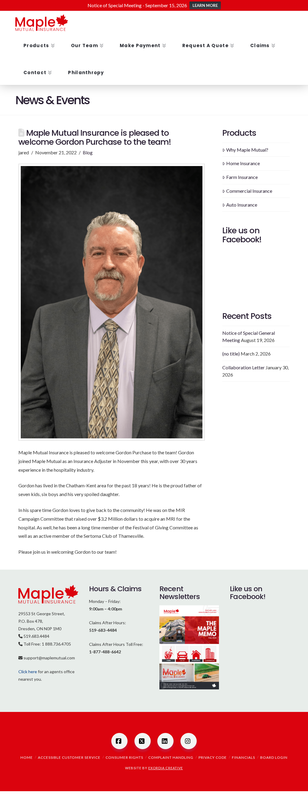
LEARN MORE (205, 5)
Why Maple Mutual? (247, 150)
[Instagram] (188, 741)
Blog (88, 152)
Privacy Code (213, 757)
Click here (27, 671)
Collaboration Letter (243, 367)
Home (26, 757)
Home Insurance (243, 163)
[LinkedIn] (165, 741)
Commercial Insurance (249, 191)
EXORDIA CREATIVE (165, 768)
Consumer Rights (124, 757)
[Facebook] (119, 741)
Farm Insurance (242, 177)
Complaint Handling (170, 757)
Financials (243, 757)
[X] (142, 741)
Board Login (274, 757)
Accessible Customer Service (69, 757)
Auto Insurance (241, 204)
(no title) (231, 353)
